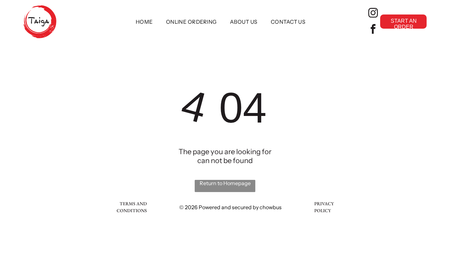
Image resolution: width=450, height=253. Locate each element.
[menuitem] (144, 22)
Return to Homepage (225, 183)
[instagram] (373, 14)
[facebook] (373, 30)
